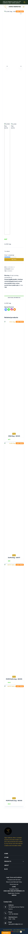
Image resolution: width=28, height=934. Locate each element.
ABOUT (6, 865)
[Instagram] (11, 309)
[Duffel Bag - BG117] (14, 498)
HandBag (9, 270)
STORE (6, 857)
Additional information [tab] (14, 297)
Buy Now (14, 259)
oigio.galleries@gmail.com (15, 924)
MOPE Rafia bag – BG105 (14, 679)
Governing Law (14, 884)
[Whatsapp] (8, 309)
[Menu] (23, 6)
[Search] (24, 2)
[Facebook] (5, 309)
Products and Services (14, 879)
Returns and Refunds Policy (14, 882)
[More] (14, 309)
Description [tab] (14, 294)
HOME (6, 853)
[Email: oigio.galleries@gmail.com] (5, 923)
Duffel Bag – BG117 (14, 557)
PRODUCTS (14, 861)
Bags (12, 269)
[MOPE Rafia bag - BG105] (14, 619)
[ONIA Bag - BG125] (14, 376)
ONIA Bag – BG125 (14, 436)
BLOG (6, 869)
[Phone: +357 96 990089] (5, 913)
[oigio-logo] (5, 6)
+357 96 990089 (13, 914)
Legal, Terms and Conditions (14, 877)
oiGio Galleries (15, 7)
